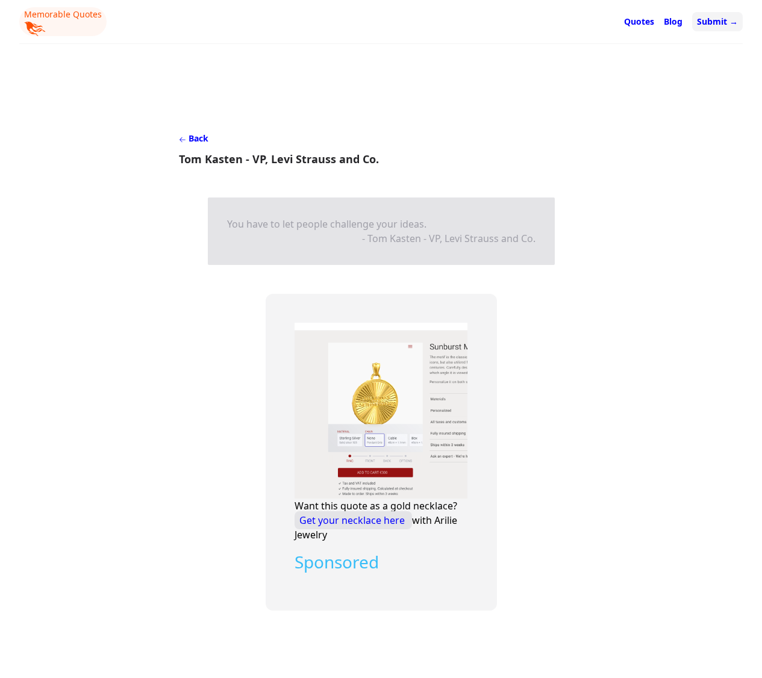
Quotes (639, 21)
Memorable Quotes (63, 14)
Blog (673, 21)
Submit (717, 21)
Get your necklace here (353, 520)
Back (197, 138)
